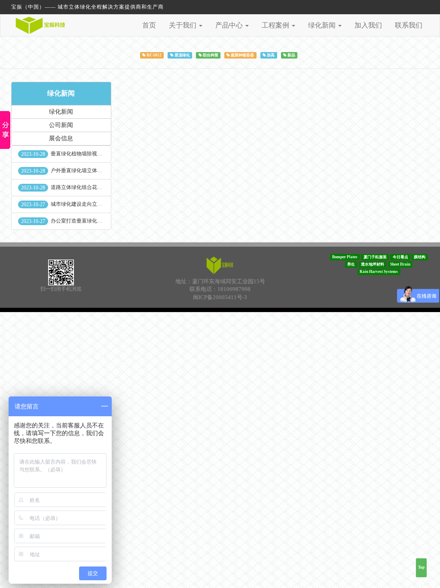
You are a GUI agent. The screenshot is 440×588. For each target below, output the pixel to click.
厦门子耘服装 (375, 257)
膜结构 (419, 257)
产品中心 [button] (229, 25)
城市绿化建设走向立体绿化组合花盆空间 (97, 204)
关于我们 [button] (183, 25)
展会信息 (61, 138)
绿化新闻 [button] (322, 25)
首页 (149, 25)
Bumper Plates (345, 257)
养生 (351, 264)
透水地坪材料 (372, 264)
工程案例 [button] (276, 25)
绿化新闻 (61, 93)
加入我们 (368, 25)
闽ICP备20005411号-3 (220, 297)
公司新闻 (61, 125)
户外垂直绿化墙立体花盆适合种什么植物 (97, 170)
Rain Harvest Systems (379, 271)
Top (421, 567)
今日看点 (400, 257)
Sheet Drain (400, 264)
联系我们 (408, 25)
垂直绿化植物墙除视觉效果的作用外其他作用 (102, 154)
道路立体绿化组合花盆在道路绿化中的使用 (100, 187)
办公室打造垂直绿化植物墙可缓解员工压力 (100, 221)
